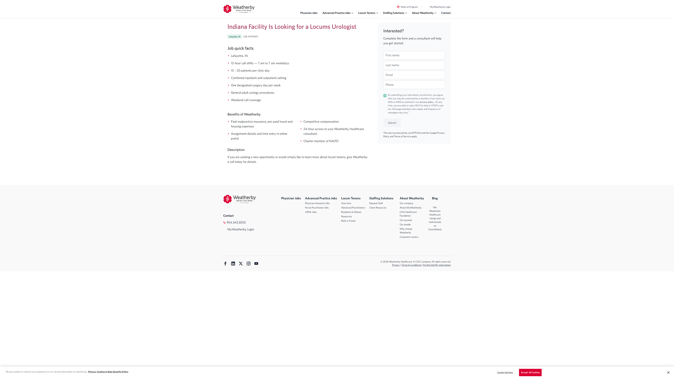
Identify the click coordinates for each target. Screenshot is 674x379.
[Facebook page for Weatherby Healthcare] (225, 263)
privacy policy (427, 102)
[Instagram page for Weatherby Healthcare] (248, 263)
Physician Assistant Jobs (317, 203)
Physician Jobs (309, 12)
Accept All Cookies (530, 372)
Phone (390, 85)
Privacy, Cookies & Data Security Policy (108, 371)
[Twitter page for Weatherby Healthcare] (241, 263)
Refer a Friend (348, 220)
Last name (392, 65)
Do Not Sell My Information (437, 265)
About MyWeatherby (410, 207)
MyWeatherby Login (440, 6)
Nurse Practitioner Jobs (317, 207)
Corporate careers (409, 236)
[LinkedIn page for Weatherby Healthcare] (233, 263)
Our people (405, 224)
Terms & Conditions (411, 265)
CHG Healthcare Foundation (408, 214)
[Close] (668, 372)
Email (389, 75)
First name (392, 55)
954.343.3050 (236, 222)
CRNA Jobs (310, 212)
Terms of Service (402, 136)
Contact (446, 12)
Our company (406, 203)
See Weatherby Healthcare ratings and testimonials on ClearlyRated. (435, 218)
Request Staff (376, 203)
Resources (346, 216)
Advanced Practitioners (353, 207)
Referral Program (409, 6)
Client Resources (377, 207)
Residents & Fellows (351, 212)
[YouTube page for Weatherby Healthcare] (256, 263)
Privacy (396, 265)
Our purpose (406, 220)
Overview (346, 203)
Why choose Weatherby (406, 230)
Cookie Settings (505, 372)
